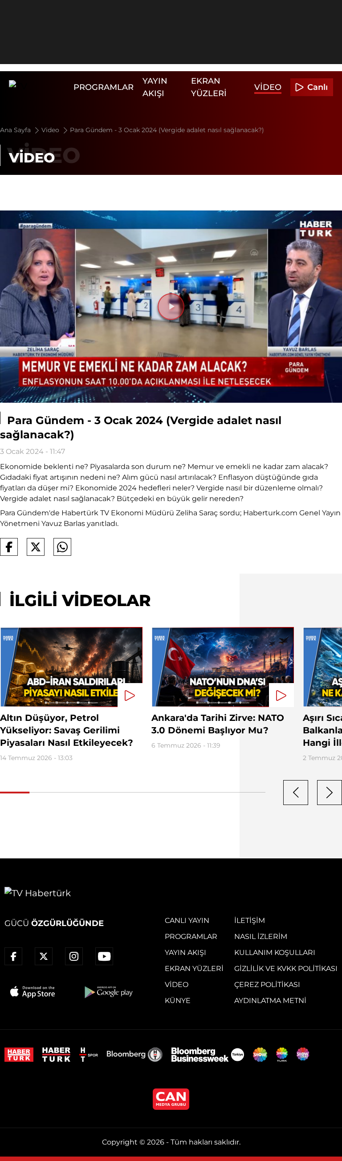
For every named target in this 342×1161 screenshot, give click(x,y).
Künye (178, 1000)
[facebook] (13, 956)
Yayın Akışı (185, 952)
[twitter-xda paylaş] (36, 547)
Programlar (103, 87)
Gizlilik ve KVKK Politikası (286, 968)
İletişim (249, 920)
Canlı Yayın (187, 920)
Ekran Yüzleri (194, 968)
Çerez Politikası (267, 984)
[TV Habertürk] (39, 87)
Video (267, 87)
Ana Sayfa (16, 130)
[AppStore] (32, 992)
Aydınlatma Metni (270, 1000)
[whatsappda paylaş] (62, 547)
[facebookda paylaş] (9, 547)
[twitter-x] (44, 956)
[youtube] (104, 956)
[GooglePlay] (107, 992)
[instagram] (74, 956)
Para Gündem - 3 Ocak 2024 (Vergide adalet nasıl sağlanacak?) (167, 130)
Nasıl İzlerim (260, 936)
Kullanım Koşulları (274, 952)
